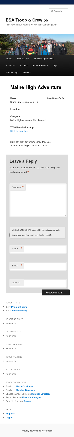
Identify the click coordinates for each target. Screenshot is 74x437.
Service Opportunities (44, 58)
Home (9, 58)
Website (16, 282)
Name (17, 248)
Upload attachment (36, 232)
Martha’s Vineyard (25, 386)
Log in (9, 417)
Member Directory (25, 390)
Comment (18, 187)
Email (17, 265)
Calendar (10, 65)
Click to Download (19, 131)
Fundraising (12, 72)
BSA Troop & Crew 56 (27, 20)
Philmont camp (19, 306)
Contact (24, 65)
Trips (55, 65)
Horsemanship (19, 310)
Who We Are (23, 58)
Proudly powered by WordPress (37, 430)
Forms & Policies (40, 65)
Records (27, 72)
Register (10, 413)
